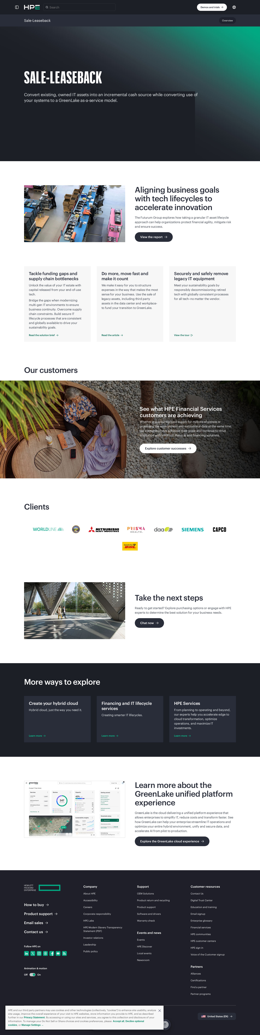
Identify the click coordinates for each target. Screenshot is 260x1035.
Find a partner (199, 987)
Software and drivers (149, 913)
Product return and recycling (153, 900)
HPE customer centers (203, 940)
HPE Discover (144, 946)
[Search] (47, 7)
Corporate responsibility (97, 913)
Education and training (204, 907)
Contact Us (197, 893)
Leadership (89, 944)
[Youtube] (58, 953)
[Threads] (45, 953)
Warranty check (146, 920)
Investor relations (93, 937)
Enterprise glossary (201, 920)
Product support (146, 907)
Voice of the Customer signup (208, 954)
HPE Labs (88, 920)
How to (34, 905)
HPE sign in (197, 947)
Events (141, 939)
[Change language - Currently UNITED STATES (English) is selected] (234, 7)
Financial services (201, 927)
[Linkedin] (26, 953)
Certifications (198, 980)
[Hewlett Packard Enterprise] (32, 7)
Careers (87, 907)
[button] (159, 1010)
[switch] (31, 975)
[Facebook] (51, 953)
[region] (130, 429)
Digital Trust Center (202, 900)
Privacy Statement (34, 1017)
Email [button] (33, 923)
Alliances (196, 973)
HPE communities (201, 934)
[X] (32, 953)
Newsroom (143, 960)
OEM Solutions (145, 893)
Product (38, 914)
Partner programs (201, 993)
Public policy (90, 951)
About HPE (89, 893)
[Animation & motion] (32, 974)
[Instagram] (39, 953)
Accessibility (90, 900)
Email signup (198, 913)
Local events (144, 953)
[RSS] (64, 953)
